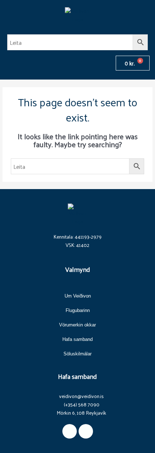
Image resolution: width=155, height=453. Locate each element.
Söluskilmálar (77, 353)
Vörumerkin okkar (77, 325)
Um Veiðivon (78, 296)
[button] (9, 63)
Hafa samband (77, 339)
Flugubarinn (78, 310)
